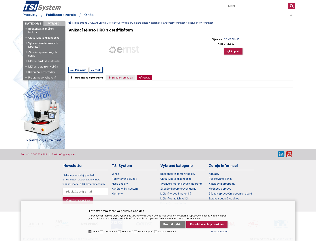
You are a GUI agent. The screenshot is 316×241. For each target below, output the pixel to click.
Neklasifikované (167, 231)
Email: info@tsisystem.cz (65, 154)
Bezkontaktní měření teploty (41, 30)
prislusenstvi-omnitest (200, 22)
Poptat (235, 51)
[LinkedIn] (281, 154)
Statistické (127, 231)
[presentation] (87, 77)
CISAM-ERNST (98, 22)
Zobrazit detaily (219, 231)
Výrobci (54, 23)
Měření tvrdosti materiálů (44, 61)
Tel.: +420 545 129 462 (34, 154)
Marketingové (145, 231)
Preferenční (110, 231)
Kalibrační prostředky (41, 72)
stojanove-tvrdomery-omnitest (168, 22)
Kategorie (33, 23)
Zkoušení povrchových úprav (42, 53)
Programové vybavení (42, 77)
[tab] (87, 78)
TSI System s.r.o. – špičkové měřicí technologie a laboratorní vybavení (44, 6)
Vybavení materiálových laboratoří (43, 44)
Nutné (96, 231)
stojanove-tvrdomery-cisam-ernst (128, 22)
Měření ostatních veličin (43, 66)
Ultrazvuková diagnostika (43, 37)
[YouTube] (289, 154)
